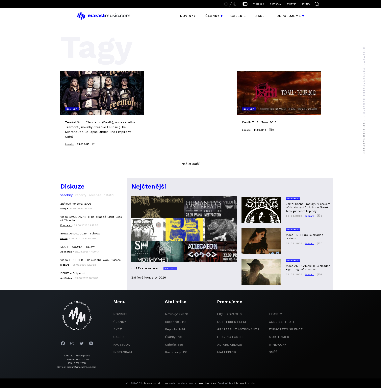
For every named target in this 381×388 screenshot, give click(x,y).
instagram (122, 352)
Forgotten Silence (286, 329)
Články (212, 16)
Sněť (273, 352)
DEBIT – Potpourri (72, 273)
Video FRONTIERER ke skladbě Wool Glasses (90, 259)
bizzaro (239, 383)
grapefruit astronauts (238, 329)
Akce (260, 16)
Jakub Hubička (206, 383)
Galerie (238, 16)
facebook (121, 344)
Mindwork (278, 344)
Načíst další (191, 164)
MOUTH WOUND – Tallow (77, 246)
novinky (120, 314)
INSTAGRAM (275, 4)
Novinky (188, 16)
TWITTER (291, 4)
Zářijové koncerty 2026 (75, 203)
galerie (120, 337)
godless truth (282, 322)
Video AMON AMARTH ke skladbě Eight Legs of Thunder (91, 218)
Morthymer (279, 337)
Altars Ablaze (229, 344)
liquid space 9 (229, 314)
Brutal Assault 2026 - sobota (80, 233)
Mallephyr (226, 352)
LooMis (250, 383)
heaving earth (230, 337)
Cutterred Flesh (232, 322)
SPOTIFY (306, 4)
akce (117, 329)
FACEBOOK (258, 4)
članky (119, 322)
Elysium (275, 314)
